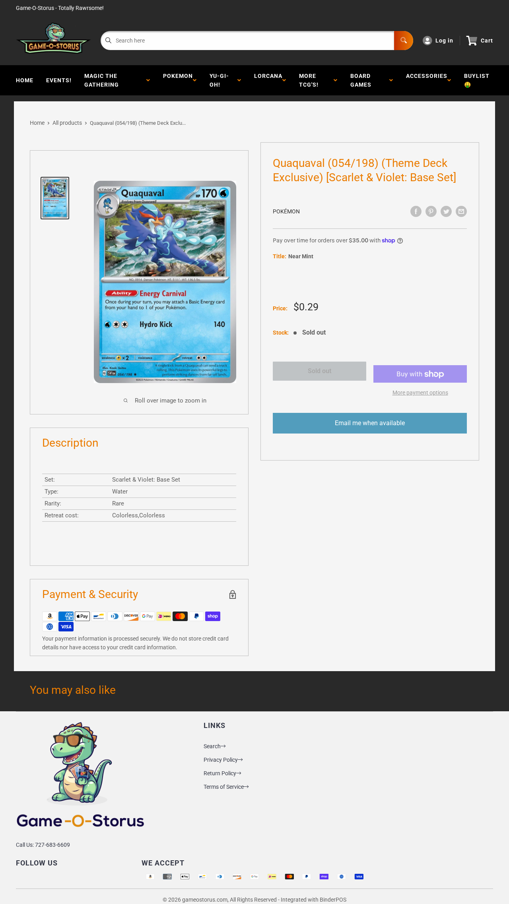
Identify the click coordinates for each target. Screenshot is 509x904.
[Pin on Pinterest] (431, 211)
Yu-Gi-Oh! (219, 80)
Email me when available (370, 423)
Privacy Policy (221, 760)
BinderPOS (333, 899)
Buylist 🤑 (477, 80)
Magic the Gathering (103, 80)
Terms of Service (224, 787)
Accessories (426, 80)
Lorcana (268, 80)
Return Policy (220, 773)
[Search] (403, 40)
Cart (487, 40)
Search (212, 746)
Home (24, 80)
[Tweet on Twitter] (446, 211)
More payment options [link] (420, 393)
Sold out (319, 371)
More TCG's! (310, 80)
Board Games (362, 80)
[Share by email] (461, 211)
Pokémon (286, 211)
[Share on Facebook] (416, 211)
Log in (444, 40)
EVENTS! (59, 80)
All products (67, 123)
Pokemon (178, 80)
